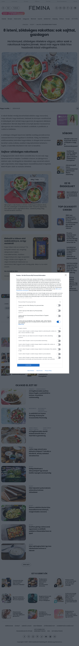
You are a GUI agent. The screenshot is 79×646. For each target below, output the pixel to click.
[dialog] (39, 323)
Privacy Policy (48, 370)
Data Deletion (30, 370)
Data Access (39, 370)
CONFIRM (28, 365)
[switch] (59, 305)
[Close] (66, 275)
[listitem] (39, 302)
